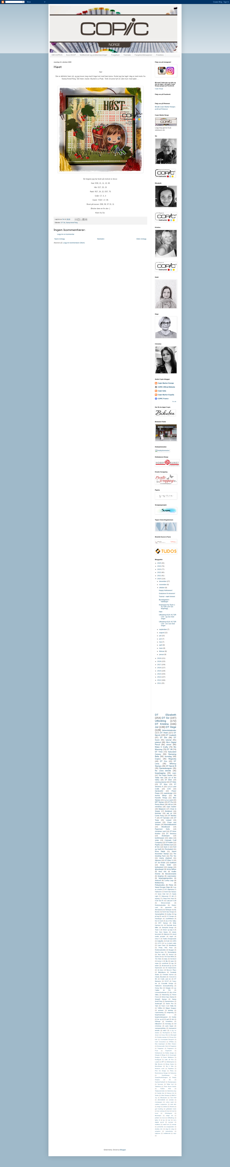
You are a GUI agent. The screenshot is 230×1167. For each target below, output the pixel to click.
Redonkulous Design (161, 1073)
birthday (170, 1010)
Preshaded (169, 849)
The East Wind (169, 956)
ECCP (167, 981)
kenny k (160, 961)
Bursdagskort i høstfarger (164, 601)
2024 (159, 566)
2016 (159, 668)
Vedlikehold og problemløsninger (93, 55)
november (163, 584)
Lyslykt (157, 1062)
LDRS (174, 941)
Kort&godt (158, 1059)
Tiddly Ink (173, 1006)
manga (170, 867)
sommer (158, 822)
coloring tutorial (160, 782)
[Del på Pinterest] (86, 219)
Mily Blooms (159, 1064)
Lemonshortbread (160, 992)
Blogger (123, 1150)
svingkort (157, 1131)
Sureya (171, 954)
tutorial (168, 740)
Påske (171, 885)
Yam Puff (173, 1097)
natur (172, 961)
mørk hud (166, 1124)
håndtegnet (168, 1113)
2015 (159, 671)
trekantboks (169, 1131)
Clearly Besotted (160, 977)
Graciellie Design (167, 983)
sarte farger (169, 1026)
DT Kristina (162, 724)
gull (168, 1019)
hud (173, 1111)
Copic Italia (162, 391)
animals (171, 1100)
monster (170, 1122)
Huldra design (169, 1053)
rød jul (169, 813)
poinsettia (160, 1126)
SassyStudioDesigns (161, 1077)
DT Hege (171, 727)
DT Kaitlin (169, 842)
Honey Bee (158, 988)
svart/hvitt (165, 963)
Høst (160, 612)
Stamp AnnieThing (72, 222)
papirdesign (168, 793)
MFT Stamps (159, 802)
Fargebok (173, 1046)
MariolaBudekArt (170, 825)
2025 (159, 563)
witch (164, 1030)
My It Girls (170, 1066)
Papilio (157, 845)
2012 (159, 680)
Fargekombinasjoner (143, 55)
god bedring (159, 1109)
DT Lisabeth (171, 735)
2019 (159, 658)
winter (157, 965)
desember (163, 581)
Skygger (171, 950)
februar (162, 651)
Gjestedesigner (165, 768)
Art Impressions (171, 968)
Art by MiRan (171, 869)
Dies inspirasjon (160, 1044)
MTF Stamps (163, 923)
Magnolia (172, 759)
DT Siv (63, 222)
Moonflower (158, 1066)
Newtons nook (159, 1068)
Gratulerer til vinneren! (167, 593)
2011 (159, 683)
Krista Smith (165, 865)
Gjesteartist (159, 791)
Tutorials (127, 55)
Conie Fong (159, 816)
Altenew (158, 860)
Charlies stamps (162, 1037)
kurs (163, 1118)
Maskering (165, 994)
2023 (159, 569)
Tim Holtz (158, 959)
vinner (168, 744)
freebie (174, 1017)
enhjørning (170, 1012)
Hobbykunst (158, 1053)
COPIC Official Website (166, 387)
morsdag (168, 1023)
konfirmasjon (159, 838)
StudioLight (158, 1003)
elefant (165, 1106)
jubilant (157, 1118)
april (161, 645)
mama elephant (165, 858)
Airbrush (158, 880)
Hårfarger (168, 909)
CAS (169, 789)
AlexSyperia (166, 1032)
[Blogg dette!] (78, 219)
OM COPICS (57, 55)
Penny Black (159, 804)
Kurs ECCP (71, 55)
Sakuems (173, 1073)
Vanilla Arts (160, 1093)
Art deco (160, 970)
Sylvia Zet (158, 956)
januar (161, 654)
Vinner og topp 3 (168, 930)
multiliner (157, 1124)
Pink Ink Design (160, 1071)
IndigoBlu (160, 941)
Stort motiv (161, 954)
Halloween (158, 891)
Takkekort (158, 1086)
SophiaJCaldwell (160, 1082)
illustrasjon (166, 836)
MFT (163, 1062)
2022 (159, 572)
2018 (159, 661)
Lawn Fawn (161, 945)
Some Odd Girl (163, 894)
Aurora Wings (161, 795)
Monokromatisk (170, 874)
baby (165, 959)
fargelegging (160, 773)
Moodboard (165, 827)
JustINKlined (169, 918)
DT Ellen (168, 780)
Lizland (168, 820)
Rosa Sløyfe (160, 851)
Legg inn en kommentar (65, 234)
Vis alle (174, 401)
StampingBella (159, 914)
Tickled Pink (165, 1088)
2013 (159, 677)
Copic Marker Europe (166, 383)
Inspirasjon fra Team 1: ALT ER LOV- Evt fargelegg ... (167, 607)
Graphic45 (168, 1050)
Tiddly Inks (159, 778)
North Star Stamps (170, 891)
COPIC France (163, 399)
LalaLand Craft (171, 900)
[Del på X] (81, 219)
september (163, 629)
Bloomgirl (173, 1035)
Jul (156, 727)
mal (169, 1120)
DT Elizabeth (165, 714)
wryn (174, 1133)
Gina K (157, 939)
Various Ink (170, 1093)
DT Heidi (164, 733)
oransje (174, 1124)
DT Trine (159, 752)
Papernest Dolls (162, 829)
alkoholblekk (161, 1100)
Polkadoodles (160, 885)
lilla (167, 961)
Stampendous (169, 1001)
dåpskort (167, 934)
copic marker (171, 807)
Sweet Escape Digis (162, 887)
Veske (157, 1095)
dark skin (173, 1104)
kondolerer (169, 1021)
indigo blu (169, 1115)
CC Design (170, 916)
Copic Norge (159, 89)
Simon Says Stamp (168, 997)
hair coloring (160, 1111)
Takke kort (170, 1084)
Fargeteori (170, 1048)
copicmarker (171, 876)
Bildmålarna (162, 972)
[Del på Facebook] (83, 219)
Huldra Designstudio (169, 939)
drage (159, 1106)
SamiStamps (165, 1075)
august (162, 633)
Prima (171, 1071)
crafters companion (161, 1104)
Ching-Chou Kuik (168, 898)
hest (168, 1111)
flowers (172, 1106)
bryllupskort (159, 867)
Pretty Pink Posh (165, 947)
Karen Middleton (168, 1057)
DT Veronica (171, 834)
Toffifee (160, 1008)
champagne (158, 1102)
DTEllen (171, 1041)
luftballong (171, 1118)
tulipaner (157, 1133)
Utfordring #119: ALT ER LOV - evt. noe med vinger (167, 624)
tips (172, 963)
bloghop (161, 876)
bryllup (169, 914)
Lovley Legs (169, 880)
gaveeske (168, 907)
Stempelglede (172, 952)
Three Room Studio (170, 1086)
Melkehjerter (170, 1062)
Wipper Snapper (171, 1008)
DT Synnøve (165, 818)
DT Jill (169, 749)
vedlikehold (166, 1133)
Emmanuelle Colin (162, 1046)
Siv (170, 1079)
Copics (158, 759)
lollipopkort (158, 1023)
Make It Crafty (161, 747)
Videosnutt (164, 896)
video (171, 838)
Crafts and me (166, 979)
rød (163, 916)
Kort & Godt (159, 921)
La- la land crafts (170, 943)
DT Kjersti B (171, 766)
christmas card (160, 831)
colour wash (170, 1102)
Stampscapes (172, 1082)
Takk (156, 1006)
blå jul (170, 804)
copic (174, 773)
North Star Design (168, 912)
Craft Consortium (160, 1041)
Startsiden (100, 239)
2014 (159, 674)
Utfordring (160, 720)
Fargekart (115, 55)
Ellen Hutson (172, 1044)
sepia (156, 963)
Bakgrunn (162, 809)
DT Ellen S (169, 860)
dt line (157, 847)
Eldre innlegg (141, 239)
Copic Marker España (166, 395)
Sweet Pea (169, 1003)
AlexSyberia (159, 909)
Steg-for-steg (159, 952)
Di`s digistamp (169, 889)
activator (161, 1010)
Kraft (167, 941)
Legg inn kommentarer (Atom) (74, 243)
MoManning (159, 883)
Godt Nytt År (159, 900)
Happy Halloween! (165, 590)
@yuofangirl (159, 869)
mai (160, 642)
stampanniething (160, 1028)
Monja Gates (170, 1064)
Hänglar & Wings (160, 1055)
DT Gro (163, 761)
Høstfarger (158, 918)
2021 (159, 576)
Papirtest (171, 1068)
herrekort (173, 959)
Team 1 (157, 930)
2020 (159, 579)
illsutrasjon (158, 1115)
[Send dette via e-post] (76, 219)
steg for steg (170, 1129)
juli (160, 636)
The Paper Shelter (166, 775)
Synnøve (160, 1084)
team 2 (166, 847)
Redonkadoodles (160, 905)
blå (173, 896)
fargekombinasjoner (161, 1017)
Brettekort (168, 811)
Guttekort (173, 863)
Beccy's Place (171, 970)
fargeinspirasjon (160, 1015)
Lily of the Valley (171, 921)
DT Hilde (173, 782)
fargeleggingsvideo (166, 878)
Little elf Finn (169, 1059)
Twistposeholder (160, 1091)
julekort (158, 742)
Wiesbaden (163, 1097)
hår (173, 1019)
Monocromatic (165, 903)
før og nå (160, 1019)
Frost (156, 1050)
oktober (162, 588)
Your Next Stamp (161, 932)
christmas (158, 807)
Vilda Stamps (165, 1095)
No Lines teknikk (163, 771)
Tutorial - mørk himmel (167, 596)
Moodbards (172, 945)
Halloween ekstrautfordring (164, 986)
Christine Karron (168, 974)
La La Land (168, 800)
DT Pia (170, 802)
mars (161, 648)
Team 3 (163, 1006)
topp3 (171, 936)
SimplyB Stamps (161, 999)
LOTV (159, 943)
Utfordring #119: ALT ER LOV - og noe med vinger (167, 617)
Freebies (160, 55)
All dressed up (166, 965)
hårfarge (157, 1021)
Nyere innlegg (59, 239)
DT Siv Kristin (160, 863)
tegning (157, 898)
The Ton (173, 856)
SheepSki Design (168, 927)
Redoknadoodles (160, 950)
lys (164, 1120)
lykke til (157, 1120)
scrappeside (170, 1126)
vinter (157, 840)
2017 (159, 665)
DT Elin (163, 737)
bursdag (168, 756)
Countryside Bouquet (167, 1039)
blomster (158, 813)
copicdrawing (159, 1012)
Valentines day (171, 1091)
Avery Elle (164, 1035)
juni (160, 639)
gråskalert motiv (171, 1109)
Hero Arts (162, 872)
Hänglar (168, 988)
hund (156, 1113)
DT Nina (163, 784)
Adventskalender (169, 730)
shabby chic (159, 1129)
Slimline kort (168, 845)
